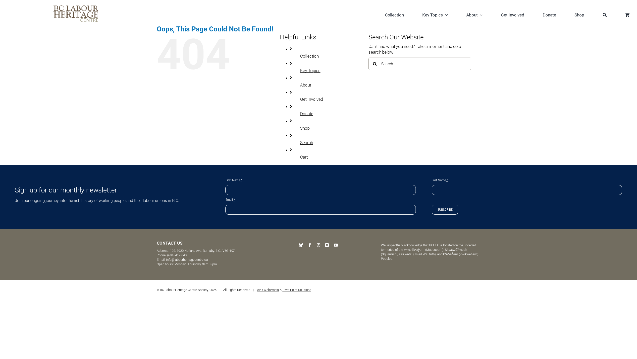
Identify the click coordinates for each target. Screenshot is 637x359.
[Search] (605, 15)
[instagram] (318, 245)
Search (306, 142)
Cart (304, 157)
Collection (309, 56)
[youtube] (336, 245)
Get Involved (311, 99)
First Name (233, 180)
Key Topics (310, 70)
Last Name (440, 180)
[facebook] (310, 245)
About (305, 85)
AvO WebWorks (268, 290)
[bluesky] (301, 245)
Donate (306, 113)
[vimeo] (327, 245)
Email (230, 199)
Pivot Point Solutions (296, 290)
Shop (305, 128)
